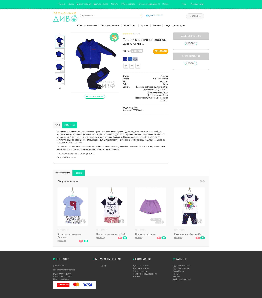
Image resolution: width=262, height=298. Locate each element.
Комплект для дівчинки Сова (188, 234)
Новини (165, 4)
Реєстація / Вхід (196, 4)
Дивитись (190, 43)
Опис (57, 125)
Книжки (157, 25)
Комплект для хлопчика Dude (111, 234)
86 (126, 66)
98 (138, 66)
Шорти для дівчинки (145, 234)
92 (132, 66)
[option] (60, 41)
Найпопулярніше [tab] (62, 173)
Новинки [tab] (78, 173)
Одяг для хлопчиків (87, 25)
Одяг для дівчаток (110, 25)
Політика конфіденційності (149, 4)
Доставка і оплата (101, 4)
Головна (62, 4)
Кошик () (195, 16)
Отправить (141, 16)
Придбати (161, 51)
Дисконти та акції (84, 4)
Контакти (114, 4)
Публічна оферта (128, 4)
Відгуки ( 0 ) (69, 125)
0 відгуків (137, 34)
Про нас (71, 4)
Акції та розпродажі (175, 25)
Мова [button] (184, 4)
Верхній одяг (129, 25)
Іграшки (144, 25)
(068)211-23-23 (156, 16)
